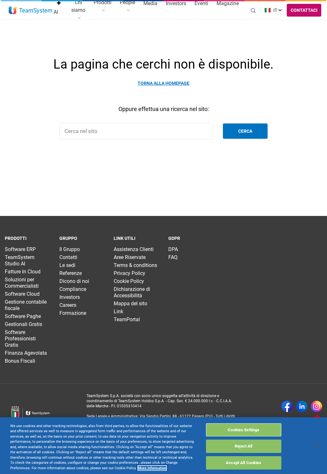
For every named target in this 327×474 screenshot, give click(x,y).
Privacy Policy (129, 273)
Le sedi (67, 265)
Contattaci (304, 10)
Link (118, 311)
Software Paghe (23, 316)
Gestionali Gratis (23, 324)
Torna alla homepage (163, 83)
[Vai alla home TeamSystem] (30, 10)
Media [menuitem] (150, 3)
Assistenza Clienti (134, 249)
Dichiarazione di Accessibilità (132, 292)
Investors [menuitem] (176, 3)
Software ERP (20, 249)
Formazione (72, 313)
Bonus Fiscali (20, 361)
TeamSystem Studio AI (19, 260)
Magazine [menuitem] (228, 3)
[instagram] (316, 407)
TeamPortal (127, 319)
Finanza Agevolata (26, 353)
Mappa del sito (130, 303)
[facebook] (287, 407)
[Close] (317, 445)
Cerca (245, 131)
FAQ (173, 257)
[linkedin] (302, 407)
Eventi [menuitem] (201, 3)
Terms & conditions (135, 265)
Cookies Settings (243, 429)
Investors (69, 297)
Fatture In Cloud (23, 272)
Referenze (70, 273)
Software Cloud (22, 294)
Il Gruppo (69, 249)
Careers (67, 305)
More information (152, 468)
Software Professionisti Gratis (20, 338)
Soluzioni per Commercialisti (22, 283)
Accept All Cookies (243, 462)
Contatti (68, 257)
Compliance (72, 289)
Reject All (243, 446)
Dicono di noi (74, 281)
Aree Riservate (130, 257)
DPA (173, 249)
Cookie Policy (129, 281)
